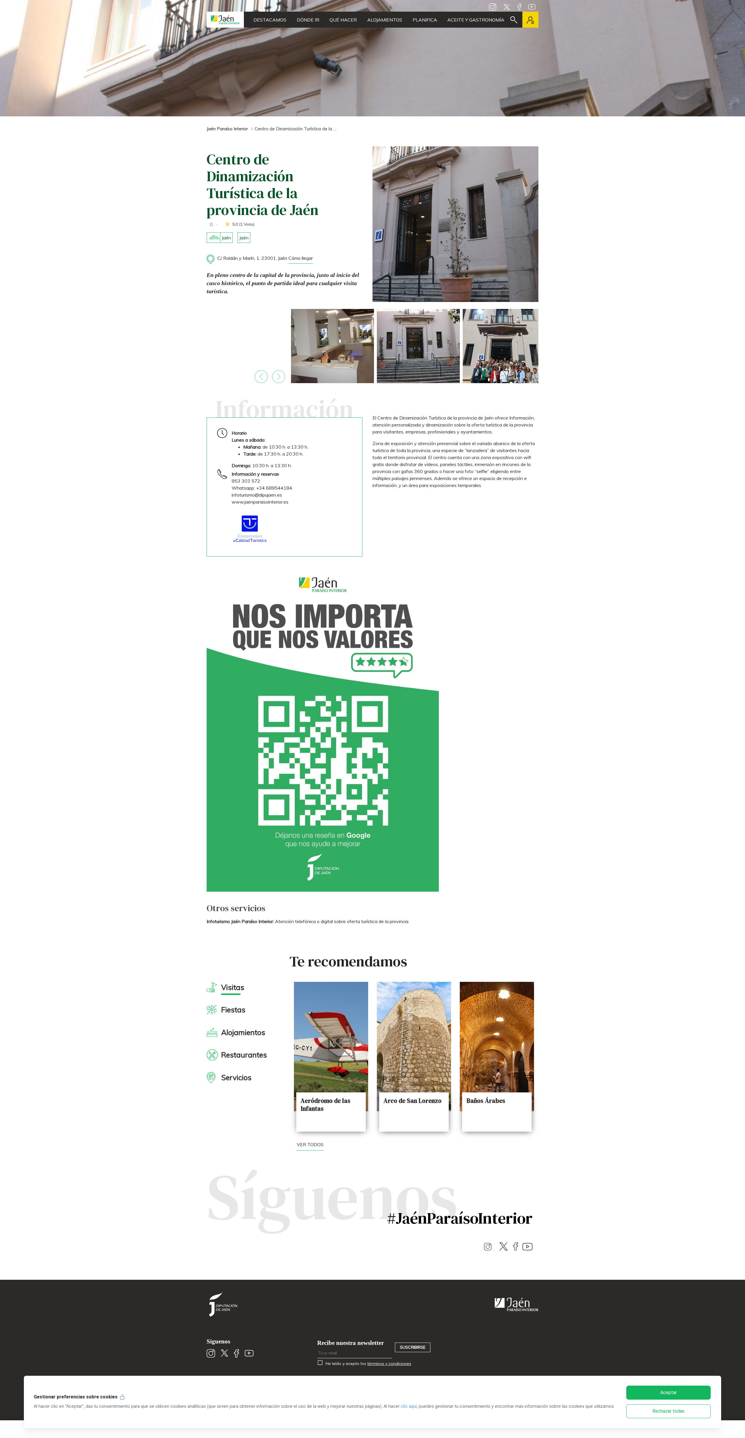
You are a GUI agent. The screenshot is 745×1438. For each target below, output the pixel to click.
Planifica (425, 20)
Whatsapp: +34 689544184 (262, 488)
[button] (261, 376)
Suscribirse (412, 1347)
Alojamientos (384, 20)
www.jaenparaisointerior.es (260, 502)
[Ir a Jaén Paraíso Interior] (225, 20)
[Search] (513, 20)
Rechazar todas (668, 1411)
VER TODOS (310, 1144)
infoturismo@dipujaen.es (257, 495)
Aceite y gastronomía (475, 20)
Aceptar (668, 1392)
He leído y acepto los (367, 1363)
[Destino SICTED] (250, 528)
